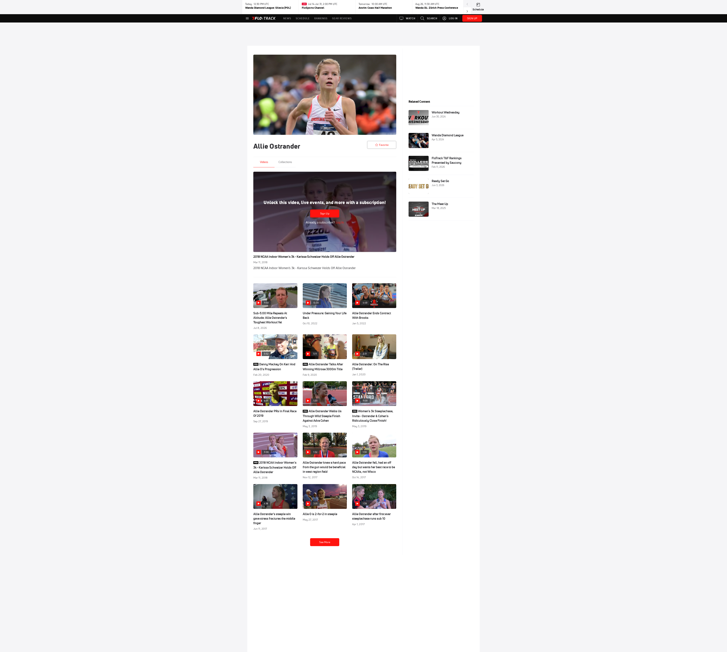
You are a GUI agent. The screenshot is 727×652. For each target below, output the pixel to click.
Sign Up (324, 213)
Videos (264, 162)
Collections (285, 162)
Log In (339, 222)
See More (324, 542)
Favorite (383, 145)
